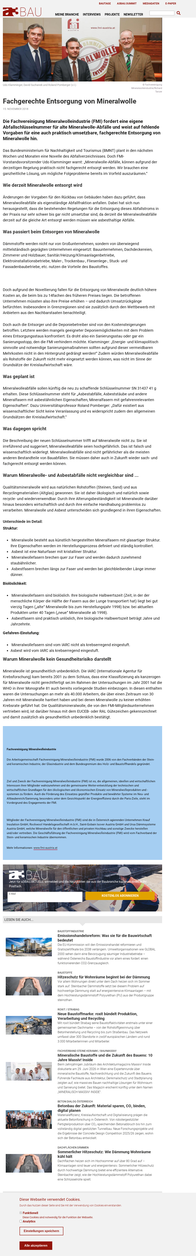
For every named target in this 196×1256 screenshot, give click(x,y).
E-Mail (12, 893)
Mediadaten (151, 3)
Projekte (112, 14)
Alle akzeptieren (35, 1245)
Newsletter (133, 14)
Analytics (29, 1221)
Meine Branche (67, 14)
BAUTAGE (105, 3)
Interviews (92, 14)
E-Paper (170, 3)
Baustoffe (65, 972)
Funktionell (30, 1213)
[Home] (23, 11)
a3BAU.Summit (127, 3)
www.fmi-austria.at (45, 848)
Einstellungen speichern (41, 1231)
